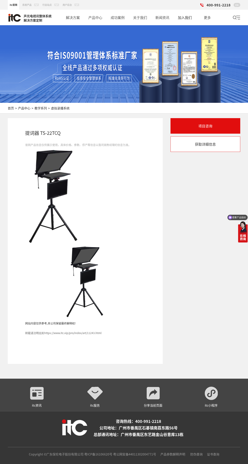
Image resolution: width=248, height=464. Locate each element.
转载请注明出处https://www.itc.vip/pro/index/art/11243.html (63, 333)
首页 (11, 108)
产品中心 (24, 108)
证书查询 (213, 454)
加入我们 (185, 17)
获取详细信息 (205, 144)
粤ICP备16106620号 (98, 454)
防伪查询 (196, 454)
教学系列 (40, 108)
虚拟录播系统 (60, 108)
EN (237, 5)
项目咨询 (205, 125)
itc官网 (13, 4)
